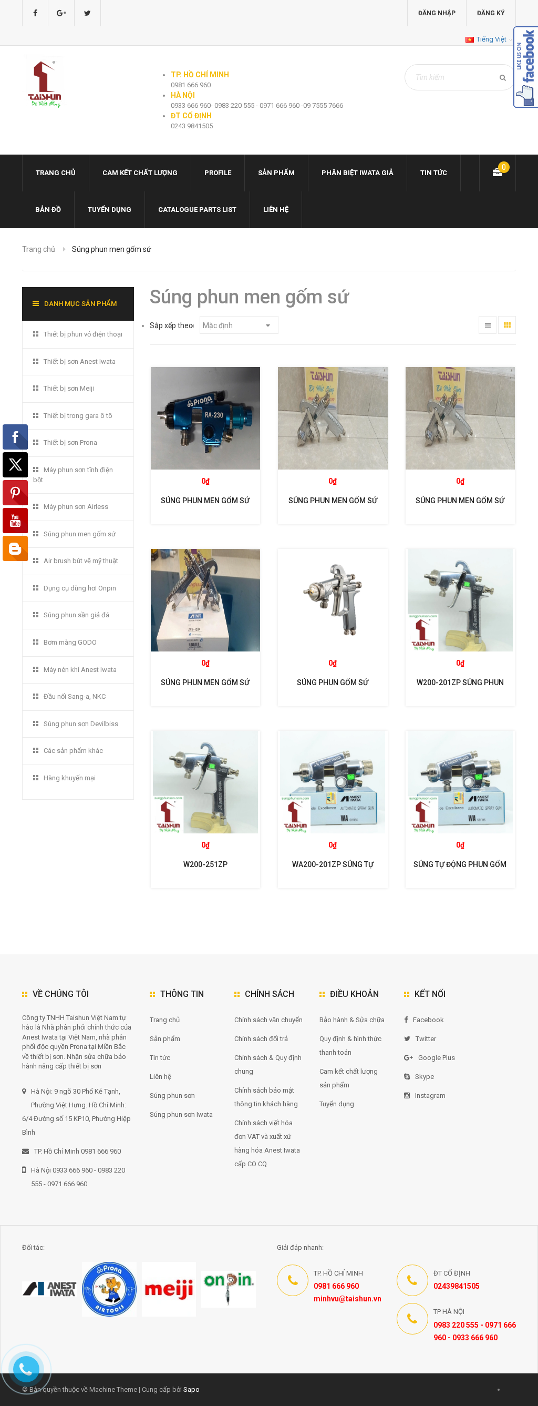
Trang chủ (56, 173)
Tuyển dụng (109, 209)
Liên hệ (275, 209)
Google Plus (436, 1058)
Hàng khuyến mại (70, 778)
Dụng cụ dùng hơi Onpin (80, 588)
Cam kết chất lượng (140, 173)
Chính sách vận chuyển (268, 1020)
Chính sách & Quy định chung (268, 1064)
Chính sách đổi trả (261, 1039)
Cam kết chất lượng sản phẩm (348, 1078)
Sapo (191, 1389)
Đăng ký (491, 13)
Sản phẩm (165, 1039)
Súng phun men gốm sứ (80, 534)
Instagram (430, 1095)
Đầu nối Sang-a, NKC (75, 696)
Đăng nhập (437, 13)
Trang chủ (165, 1020)
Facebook (428, 1020)
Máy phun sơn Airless (76, 507)
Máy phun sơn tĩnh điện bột (73, 475)
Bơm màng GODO (70, 642)
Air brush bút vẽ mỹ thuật (81, 561)
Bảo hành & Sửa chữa (352, 1020)
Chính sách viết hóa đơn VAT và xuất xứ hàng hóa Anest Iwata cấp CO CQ (267, 1143)
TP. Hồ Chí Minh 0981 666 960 (77, 1151)
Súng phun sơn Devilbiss (81, 724)
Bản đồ (48, 209)
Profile (217, 173)
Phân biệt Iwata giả (358, 173)
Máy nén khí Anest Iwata (80, 670)
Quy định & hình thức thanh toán (350, 1045)
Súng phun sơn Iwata (181, 1114)
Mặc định (218, 325)
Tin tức (433, 173)
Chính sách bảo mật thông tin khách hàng (266, 1097)
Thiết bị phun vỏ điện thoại (83, 334)
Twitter (426, 1039)
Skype (424, 1077)
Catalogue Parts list (197, 209)
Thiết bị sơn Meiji (69, 388)
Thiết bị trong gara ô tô (78, 416)
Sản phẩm (276, 173)
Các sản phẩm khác (73, 751)
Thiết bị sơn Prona (70, 442)
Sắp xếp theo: (172, 325)
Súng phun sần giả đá (76, 615)
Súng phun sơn (172, 1095)
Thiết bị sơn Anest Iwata (80, 361)
